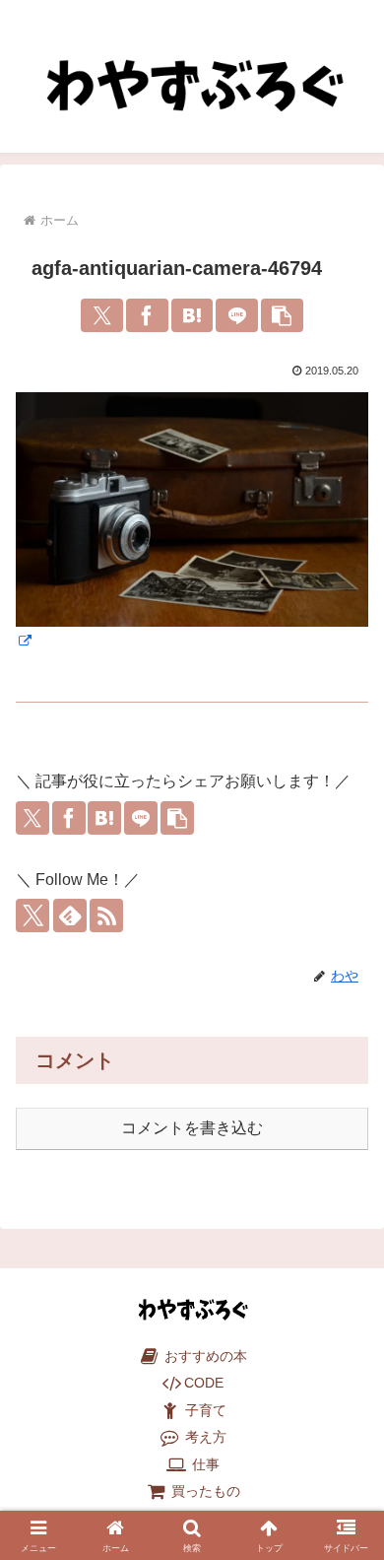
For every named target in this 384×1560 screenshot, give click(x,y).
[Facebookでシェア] (147, 315)
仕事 (204, 1465)
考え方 (203, 1437)
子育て (203, 1410)
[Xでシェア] (102, 315)
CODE (204, 1383)
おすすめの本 (203, 1356)
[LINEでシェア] (237, 315)
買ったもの (203, 1491)
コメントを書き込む (192, 1127)
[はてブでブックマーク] (192, 315)
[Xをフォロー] (32, 915)
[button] (282, 315)
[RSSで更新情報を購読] (106, 915)
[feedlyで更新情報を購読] (70, 915)
